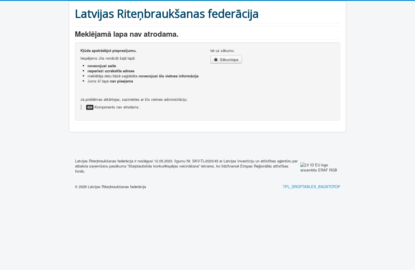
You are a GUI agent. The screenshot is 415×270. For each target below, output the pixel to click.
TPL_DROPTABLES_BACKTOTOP (311, 186)
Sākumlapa (228, 59)
